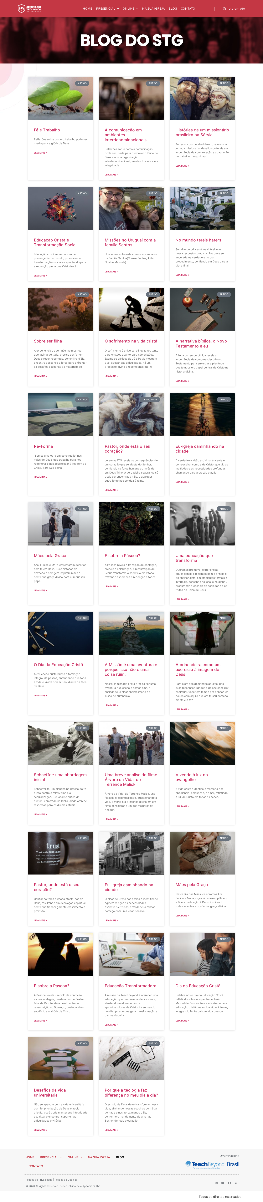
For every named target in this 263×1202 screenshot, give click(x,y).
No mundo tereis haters (198, 240)
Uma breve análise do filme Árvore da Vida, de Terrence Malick (131, 779)
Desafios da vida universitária (50, 1092)
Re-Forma (43, 446)
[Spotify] (236, 1183)
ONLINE (129, 8)
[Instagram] (216, 1183)
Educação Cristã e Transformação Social (55, 242)
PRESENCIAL (105, 8)
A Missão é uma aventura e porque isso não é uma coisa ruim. (131, 669)
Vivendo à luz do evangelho (192, 777)
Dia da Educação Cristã (198, 985)
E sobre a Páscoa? (122, 555)
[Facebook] (229, 1183)
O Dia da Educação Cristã (58, 664)
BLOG (173, 8)
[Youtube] (223, 1183)
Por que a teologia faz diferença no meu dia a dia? (131, 1092)
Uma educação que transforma (194, 558)
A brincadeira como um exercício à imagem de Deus (198, 669)
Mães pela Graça (50, 555)
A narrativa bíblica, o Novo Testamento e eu (201, 343)
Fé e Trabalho (47, 130)
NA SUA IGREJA (153, 8)
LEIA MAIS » (41, 152)
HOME (87, 8)
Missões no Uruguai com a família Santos (130, 242)
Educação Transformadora (130, 985)
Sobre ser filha (48, 341)
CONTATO (188, 8)
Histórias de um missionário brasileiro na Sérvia (202, 132)
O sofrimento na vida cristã (131, 341)
